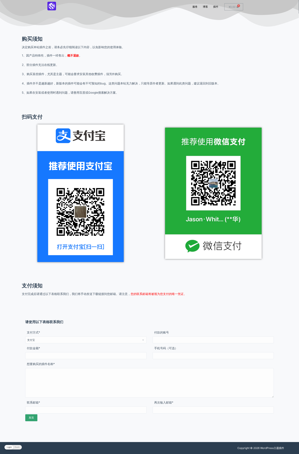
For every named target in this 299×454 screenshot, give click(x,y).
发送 (31, 417)
